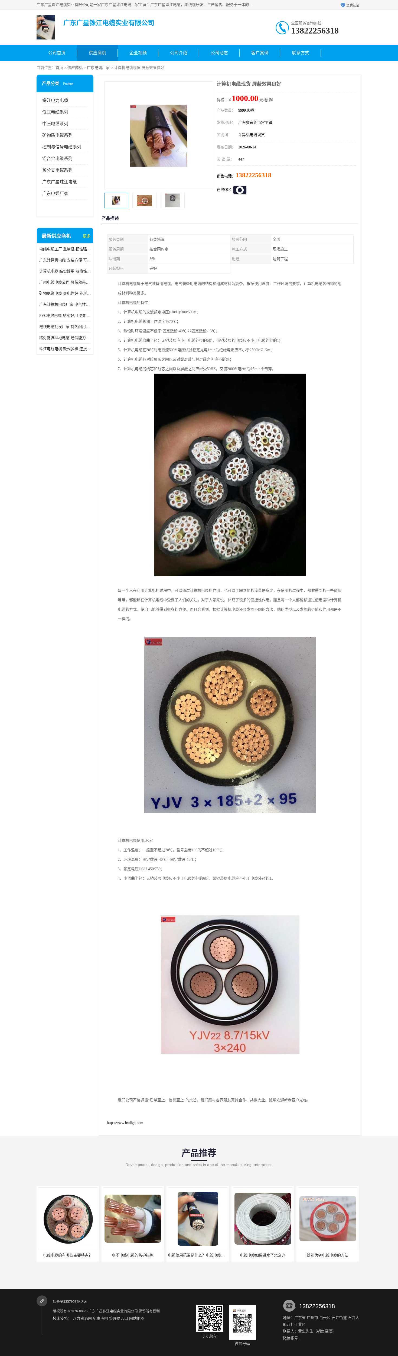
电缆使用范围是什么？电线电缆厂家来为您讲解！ (144, 1255)
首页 (59, 68)
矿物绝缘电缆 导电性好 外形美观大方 (65, 293)
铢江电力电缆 (55, 100)
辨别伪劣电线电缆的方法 (262, 1255)
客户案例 (260, 53)
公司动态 (219, 53)
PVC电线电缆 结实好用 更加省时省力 (65, 316)
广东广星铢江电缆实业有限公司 (113, 1311)
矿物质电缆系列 (57, 135)
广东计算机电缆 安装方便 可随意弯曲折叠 (65, 260)
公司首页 (57, 53)
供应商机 (97, 53)
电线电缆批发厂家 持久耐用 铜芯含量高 (65, 327)
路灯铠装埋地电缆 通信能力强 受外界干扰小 (65, 338)
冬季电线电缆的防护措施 (68, 1255)
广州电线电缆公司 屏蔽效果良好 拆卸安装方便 (65, 282)
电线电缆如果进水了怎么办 (197, 1255)
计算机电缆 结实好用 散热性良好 (65, 271)
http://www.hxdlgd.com (125, 1123)
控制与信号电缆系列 (61, 147)
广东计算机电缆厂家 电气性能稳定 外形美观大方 (65, 305)
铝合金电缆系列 (57, 158)
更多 (86, 236)
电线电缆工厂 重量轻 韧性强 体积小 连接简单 (65, 249)
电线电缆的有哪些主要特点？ (327, 1255)
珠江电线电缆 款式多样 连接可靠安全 (65, 349)
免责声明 (100, 1319)
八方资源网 (82, 1319)
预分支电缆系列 (57, 170)
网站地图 (136, 1319)
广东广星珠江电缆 (59, 182)
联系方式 (300, 53)
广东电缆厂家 (98, 68)
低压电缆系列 (55, 112)
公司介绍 (178, 53)
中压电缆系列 (55, 123)
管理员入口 (118, 1319)
